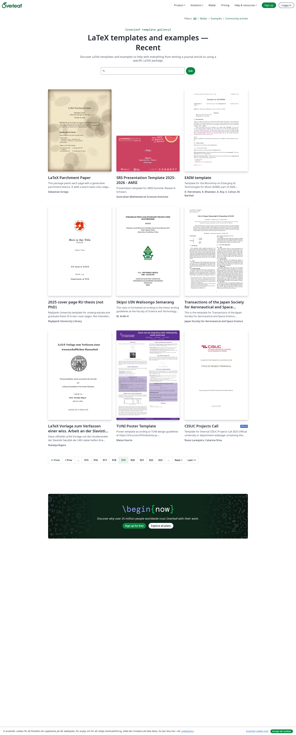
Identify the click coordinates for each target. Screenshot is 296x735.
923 (160, 460)
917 (105, 460)
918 (114, 460)
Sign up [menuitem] (269, 5)
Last (192, 460)
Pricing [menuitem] (225, 5)
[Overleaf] (12, 5)
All (195, 18)
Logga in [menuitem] (286, 5)
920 (133, 460)
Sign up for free (134, 525)
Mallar (203, 18)
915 (86, 460)
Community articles (236, 18)
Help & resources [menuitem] (245, 5)
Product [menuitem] (178, 5)
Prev (68, 460)
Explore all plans (161, 525)
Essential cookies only (257, 731)
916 (96, 460)
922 (151, 460)
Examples (216, 18)
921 (142, 460)
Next (179, 460)
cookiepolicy (187, 731)
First (55, 460)
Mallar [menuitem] (212, 5)
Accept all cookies (281, 731)
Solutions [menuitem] (196, 5)
